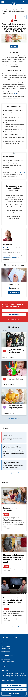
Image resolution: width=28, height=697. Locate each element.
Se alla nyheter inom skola (14, 626)
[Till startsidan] (14, 4)
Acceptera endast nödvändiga (14, 689)
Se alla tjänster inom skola (14, 473)
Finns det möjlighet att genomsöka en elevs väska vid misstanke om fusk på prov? (14, 558)
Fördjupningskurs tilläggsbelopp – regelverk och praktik (16, 351)
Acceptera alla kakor (14, 685)
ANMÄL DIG (14, 46)
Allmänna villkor (5, 664)
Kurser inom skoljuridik (19, 8)
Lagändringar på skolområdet (10, 509)
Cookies (3, 666)
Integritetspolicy (5, 659)
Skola (6, 514)
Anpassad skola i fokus (16, 379)
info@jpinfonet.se (5, 651)
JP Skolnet (22, 173)
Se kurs (23, 98)
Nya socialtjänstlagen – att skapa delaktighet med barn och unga (16, 407)
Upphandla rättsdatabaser (7, 661)
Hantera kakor (14, 694)
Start (2, 8)
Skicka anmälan (14, 292)
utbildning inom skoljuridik (10, 257)
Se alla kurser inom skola (14, 418)
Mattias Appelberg (7, 248)
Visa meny (2, 2)
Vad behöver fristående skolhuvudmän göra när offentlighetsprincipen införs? (12, 601)
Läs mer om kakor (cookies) (8, 680)
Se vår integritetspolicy (13, 319)
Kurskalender (9, 8)
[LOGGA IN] (23, 2)
